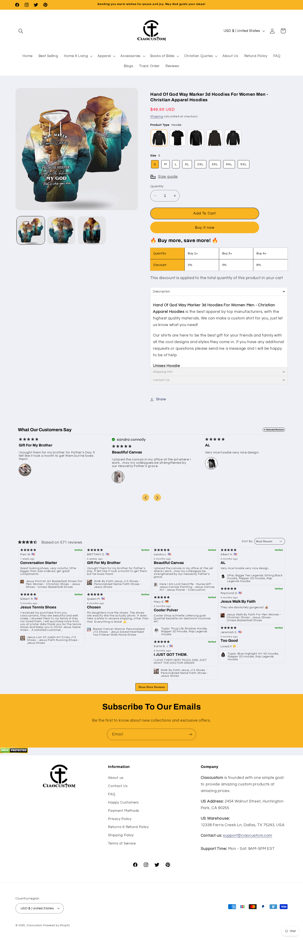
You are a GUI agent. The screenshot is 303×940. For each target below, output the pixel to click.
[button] (20, 31)
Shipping (156, 116)
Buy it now (204, 227)
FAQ (111, 794)
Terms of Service (122, 843)
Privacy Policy (119, 819)
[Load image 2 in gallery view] (61, 230)
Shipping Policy (121, 835)
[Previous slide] (145, 497)
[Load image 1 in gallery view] (31, 230)
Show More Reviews (151, 687)
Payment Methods (123, 811)
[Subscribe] (190, 734)
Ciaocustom (34, 925)
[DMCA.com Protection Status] (14, 752)
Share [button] (161, 399)
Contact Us (117, 786)
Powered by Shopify (56, 925)
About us (115, 778)
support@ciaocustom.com (247, 835)
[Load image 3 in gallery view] (92, 230)
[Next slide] (157, 497)
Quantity (157, 186)
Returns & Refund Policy (128, 827)
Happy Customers (123, 802)
